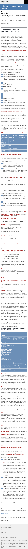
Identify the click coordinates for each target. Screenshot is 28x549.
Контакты (3, 532)
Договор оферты (5, 530)
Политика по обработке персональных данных (7, 526)
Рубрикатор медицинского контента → (11, 7)
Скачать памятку (4, 513)
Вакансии (3, 535)
